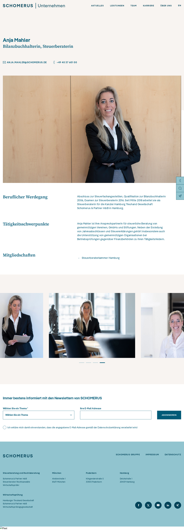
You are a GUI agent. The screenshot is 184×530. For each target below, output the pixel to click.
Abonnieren (169, 415)
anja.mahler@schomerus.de (27, 62)
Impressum (152, 454)
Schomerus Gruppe (128, 454)
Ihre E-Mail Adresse (90, 408)
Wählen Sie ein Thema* (15, 408)
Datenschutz (173, 454)
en (179, 5)
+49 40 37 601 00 (67, 62)
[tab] (81, 364)
